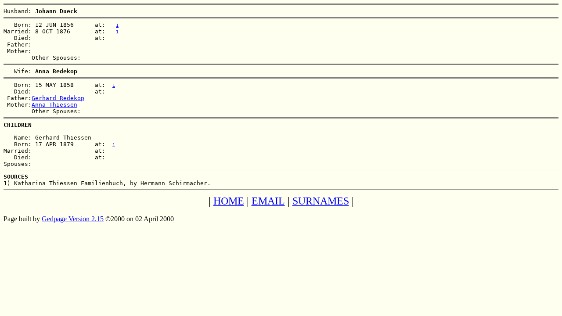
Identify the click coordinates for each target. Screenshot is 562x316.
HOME (228, 201)
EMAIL (268, 201)
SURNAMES (320, 201)
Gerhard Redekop (58, 98)
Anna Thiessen (54, 104)
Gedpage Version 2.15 (73, 219)
